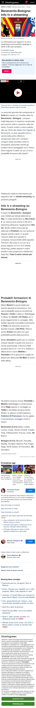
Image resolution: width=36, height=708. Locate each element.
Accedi (32, 2)
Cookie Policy (22, 694)
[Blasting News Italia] (12, 2)
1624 (25, 644)
